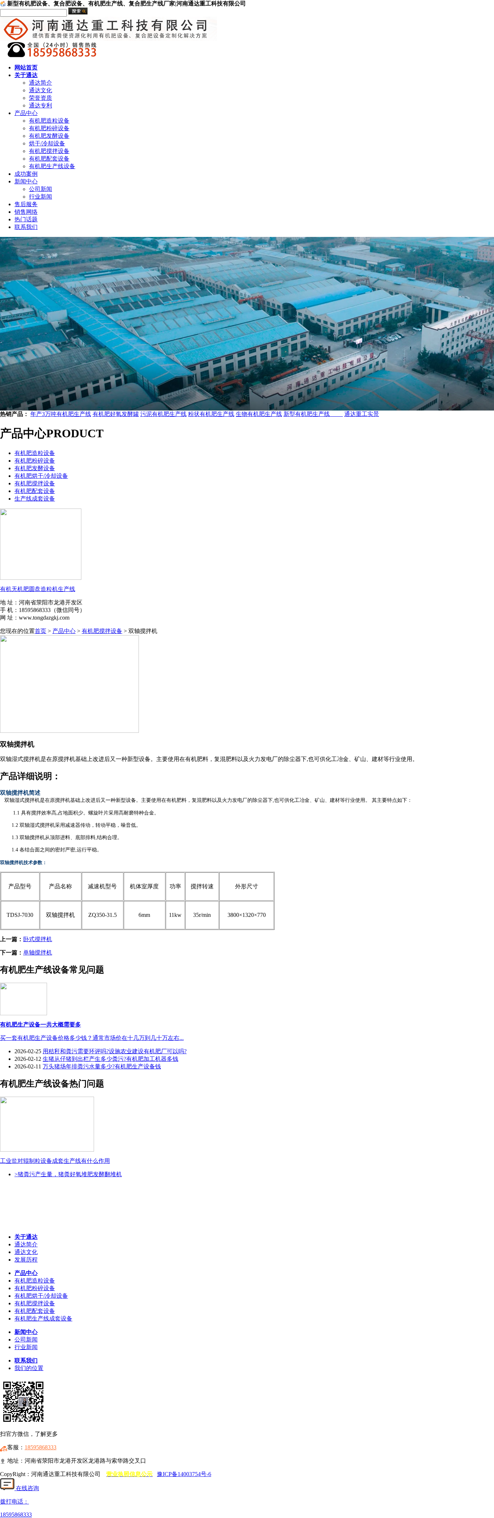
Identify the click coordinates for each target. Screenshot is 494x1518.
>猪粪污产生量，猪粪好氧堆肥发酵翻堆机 (68, 1174)
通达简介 (40, 83)
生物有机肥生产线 (259, 414)
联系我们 (26, 227)
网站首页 (26, 67)
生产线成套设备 (34, 499)
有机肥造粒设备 (49, 121)
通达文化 (40, 90)
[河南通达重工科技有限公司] (108, 39)
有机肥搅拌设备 (49, 151)
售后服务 (26, 204)
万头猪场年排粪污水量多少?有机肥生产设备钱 (102, 1066)
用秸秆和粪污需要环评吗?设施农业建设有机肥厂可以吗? (115, 1051)
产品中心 (26, 113)
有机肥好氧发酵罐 (116, 414)
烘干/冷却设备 (47, 143)
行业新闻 (40, 197)
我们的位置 (28, 1368)
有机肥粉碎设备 (49, 128)
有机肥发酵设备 (49, 136)
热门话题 (26, 219)
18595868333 (40, 1447)
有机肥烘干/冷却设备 (41, 476)
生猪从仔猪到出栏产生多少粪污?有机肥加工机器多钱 (110, 1059)
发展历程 (26, 1260)
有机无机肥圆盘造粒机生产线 (37, 589)
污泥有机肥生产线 (163, 414)
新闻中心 (26, 181)
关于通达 (26, 75)
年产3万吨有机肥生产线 (60, 414)
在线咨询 (26, 1488)
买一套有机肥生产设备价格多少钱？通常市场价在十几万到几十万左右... (92, 1038)
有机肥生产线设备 (52, 166)
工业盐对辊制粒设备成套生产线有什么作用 (55, 1161)
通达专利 (40, 105)
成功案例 (26, 174)
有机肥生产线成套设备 (43, 1318)
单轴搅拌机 (37, 952)
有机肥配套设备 (49, 159)
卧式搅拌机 (37, 939)
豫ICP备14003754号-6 (184, 1474)
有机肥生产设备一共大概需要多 (40, 1024)
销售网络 (26, 212)
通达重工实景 (361, 414)
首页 (40, 631)
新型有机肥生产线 (313, 414)
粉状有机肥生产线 (211, 414)
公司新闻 (40, 189)
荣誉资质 (40, 98)
